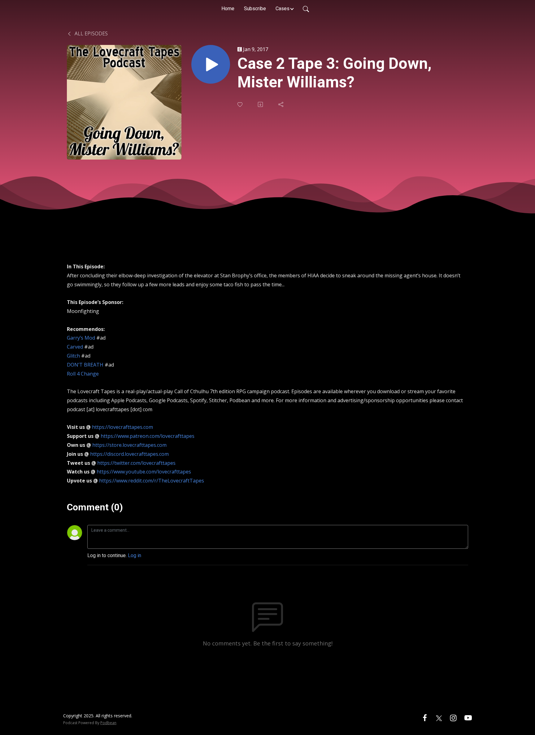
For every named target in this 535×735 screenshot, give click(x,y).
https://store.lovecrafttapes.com (129, 445)
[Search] (305, 8)
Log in (134, 555)
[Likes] (240, 104)
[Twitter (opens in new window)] (439, 717)
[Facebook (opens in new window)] (424, 717)
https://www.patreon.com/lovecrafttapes (147, 436)
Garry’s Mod (81, 337)
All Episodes (90, 33)
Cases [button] (282, 8)
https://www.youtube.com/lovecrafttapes (144, 471)
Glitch (73, 355)
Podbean (108, 722)
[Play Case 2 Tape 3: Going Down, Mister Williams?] (210, 64)
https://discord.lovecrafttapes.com (129, 454)
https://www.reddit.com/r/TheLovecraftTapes (151, 480)
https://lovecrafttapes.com (122, 427)
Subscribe (255, 8)
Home (227, 8)
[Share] (281, 104)
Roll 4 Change (83, 373)
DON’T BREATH (85, 364)
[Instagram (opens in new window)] (453, 717)
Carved (75, 346)
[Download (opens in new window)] (261, 104)
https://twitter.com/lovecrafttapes (136, 463)
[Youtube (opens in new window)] (468, 717)
